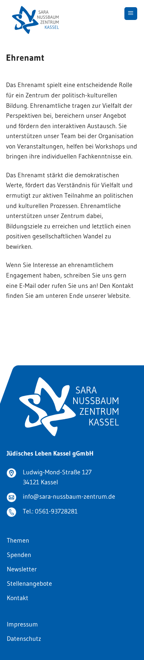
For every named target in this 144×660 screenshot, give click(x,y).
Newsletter (22, 569)
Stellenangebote (29, 583)
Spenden (19, 555)
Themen (18, 540)
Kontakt (17, 598)
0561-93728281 (56, 511)
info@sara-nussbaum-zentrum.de (69, 496)
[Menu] (131, 13)
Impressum (22, 624)
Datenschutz (24, 638)
